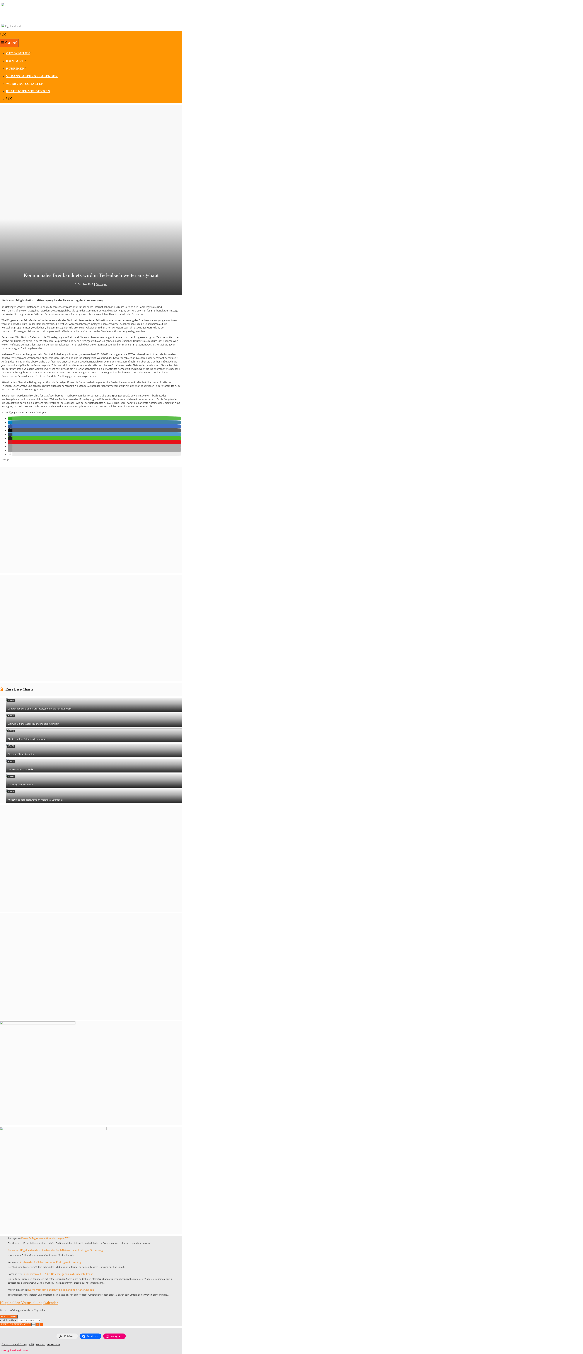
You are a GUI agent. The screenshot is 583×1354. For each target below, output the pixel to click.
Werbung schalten (25, 83)
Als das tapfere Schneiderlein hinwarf (27, 739)
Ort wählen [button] (18, 53)
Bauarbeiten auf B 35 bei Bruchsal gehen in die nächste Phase (40, 708)
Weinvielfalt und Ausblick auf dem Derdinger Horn (33, 723)
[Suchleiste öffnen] (3, 34)
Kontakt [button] (15, 61)
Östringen (101, 284)
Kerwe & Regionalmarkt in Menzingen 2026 (45, 1238)
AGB (31, 1344)
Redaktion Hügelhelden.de (23, 1250)
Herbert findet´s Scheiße (20, 769)
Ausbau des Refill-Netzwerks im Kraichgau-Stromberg (35, 799)
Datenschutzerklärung (14, 1344)
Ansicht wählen (9, 1320)
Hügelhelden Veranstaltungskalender (29, 1303)
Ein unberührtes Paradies (21, 754)
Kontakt (40, 1344)
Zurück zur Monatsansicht (16, 1324)
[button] (10, 418)
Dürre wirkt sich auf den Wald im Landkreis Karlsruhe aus (61, 1289)
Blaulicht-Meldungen (28, 91)
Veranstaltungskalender (32, 76)
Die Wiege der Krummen (20, 784)
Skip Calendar (8, 1317)
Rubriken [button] (15, 68)
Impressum (53, 1344)
